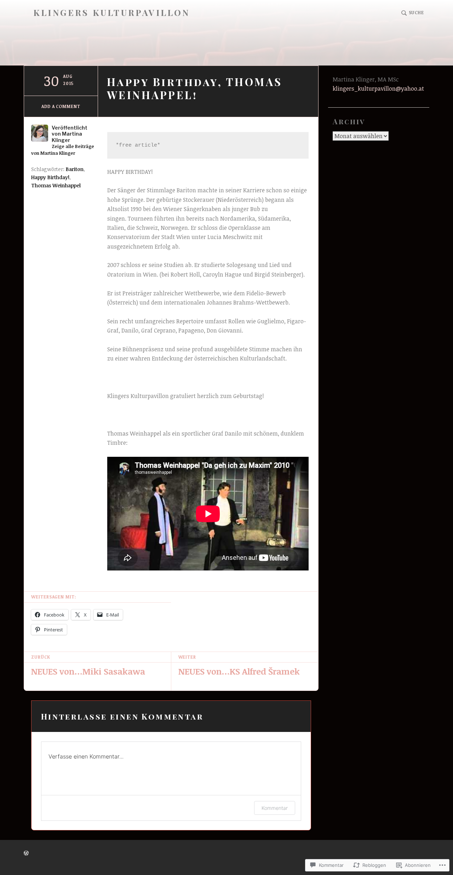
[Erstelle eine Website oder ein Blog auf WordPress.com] (26, 853)
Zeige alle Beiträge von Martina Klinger (62, 149)
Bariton (75, 169)
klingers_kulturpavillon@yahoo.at (378, 88)
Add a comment (60, 106)
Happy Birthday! (50, 177)
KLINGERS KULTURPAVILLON (111, 12)
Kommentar (275, 808)
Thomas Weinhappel (56, 185)
